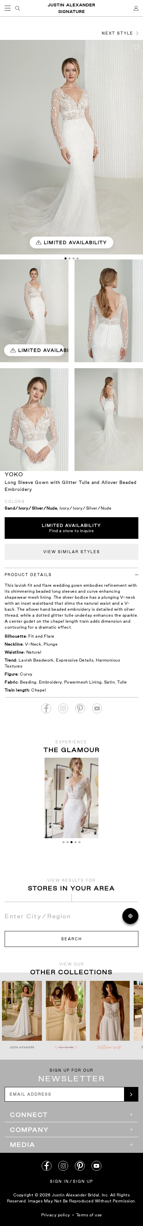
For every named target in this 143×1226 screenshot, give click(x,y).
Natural (34, 652)
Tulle (122, 682)
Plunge (51, 644)
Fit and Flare (41, 636)
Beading (28, 682)
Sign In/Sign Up (71, 1181)
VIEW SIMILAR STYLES (71, 552)
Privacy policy (55, 1215)
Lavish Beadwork (36, 660)
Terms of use (89, 1215)
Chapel (38, 690)
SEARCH (71, 939)
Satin (109, 682)
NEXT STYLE (117, 33)
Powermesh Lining (83, 682)
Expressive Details (74, 660)
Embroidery (50, 682)
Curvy (26, 674)
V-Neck (33, 644)
